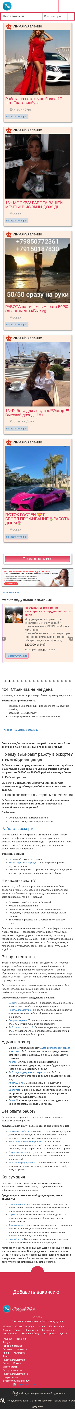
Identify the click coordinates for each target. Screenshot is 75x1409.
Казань (6, 1330)
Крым (18, 1330)
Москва (7, 1326)
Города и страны (12, 1345)
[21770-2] (38, 577)
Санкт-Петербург (25, 1326)
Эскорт (42, 649)
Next (70, 639)
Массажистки (10, 1366)
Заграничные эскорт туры (23, 1152)
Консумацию (16, 1225)
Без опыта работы (19, 1131)
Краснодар (31, 1330)
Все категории (53, 16)
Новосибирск (10, 1333)
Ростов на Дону (30, 1333)
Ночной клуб (16, 1239)
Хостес (12, 1061)
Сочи (42, 1326)
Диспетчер (15, 1089)
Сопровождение (18, 1020)
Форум (6, 1342)
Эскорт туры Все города (22, 862)
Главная (7, 1338)
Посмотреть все (37, 558)
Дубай (63, 1333)
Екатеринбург (57, 1326)
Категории (19, 1352)
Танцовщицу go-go (19, 1204)
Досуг (6, 1363)
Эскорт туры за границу (16, 1380)
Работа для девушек (20, 1009)
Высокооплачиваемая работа (25, 1141)
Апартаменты (16, 1082)
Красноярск (48, 1330)
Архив (6, 1352)
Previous (4, 639)
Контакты (22, 1349)
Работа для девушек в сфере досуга (29, 1072)
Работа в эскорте (18, 828)
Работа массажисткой (21, 1027)
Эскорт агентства (12, 1370)
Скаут (12, 1100)
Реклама (7, 1349)
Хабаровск (50, 1333)
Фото (5, 1356)
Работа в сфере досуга (22, 1162)
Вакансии (21, 1338)
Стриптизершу (17, 1214)
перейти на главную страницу (21, 729)
